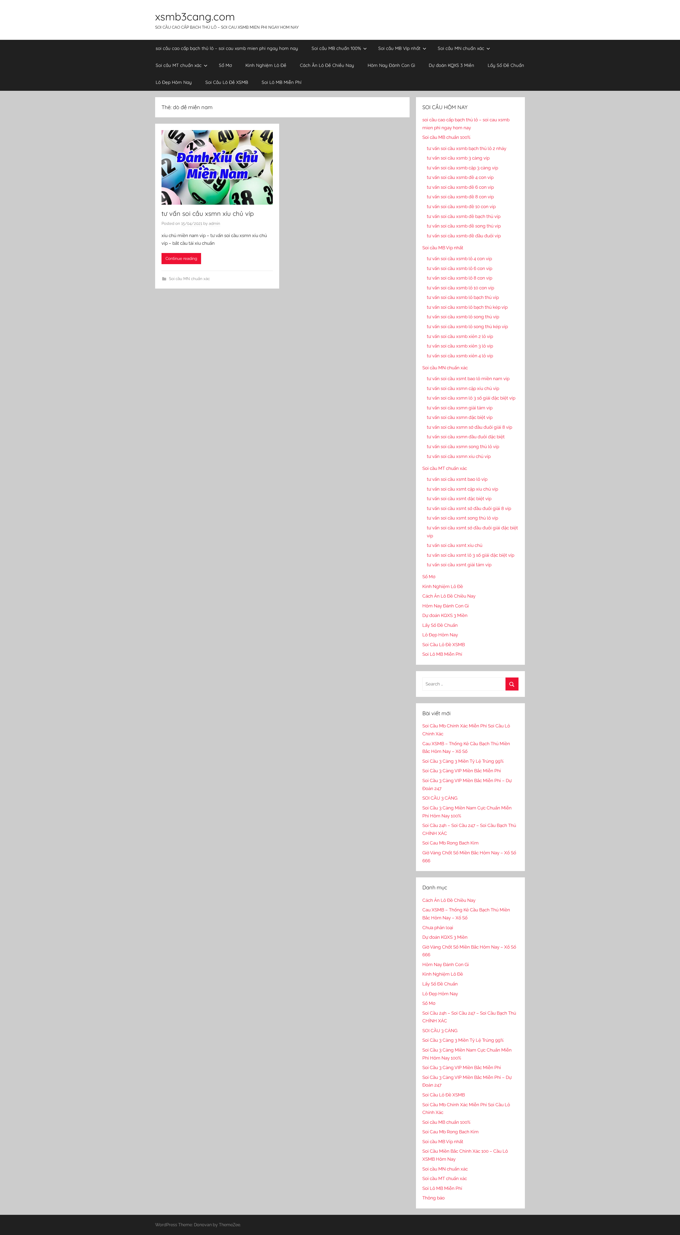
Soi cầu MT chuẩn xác (179, 65)
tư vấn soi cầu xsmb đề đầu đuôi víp (464, 235)
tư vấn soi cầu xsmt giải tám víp (459, 564)
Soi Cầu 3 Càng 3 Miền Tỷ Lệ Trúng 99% (463, 761)
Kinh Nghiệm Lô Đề (265, 65)
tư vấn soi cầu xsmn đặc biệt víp (459, 417)
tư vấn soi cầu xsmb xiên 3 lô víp (460, 346)
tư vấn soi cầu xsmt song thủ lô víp (462, 518)
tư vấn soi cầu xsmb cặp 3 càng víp (462, 167)
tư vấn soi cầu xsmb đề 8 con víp (460, 196)
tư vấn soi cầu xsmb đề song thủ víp (464, 226)
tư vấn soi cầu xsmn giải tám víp (459, 407)
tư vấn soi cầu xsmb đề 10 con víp (461, 206)
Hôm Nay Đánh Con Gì (391, 65)
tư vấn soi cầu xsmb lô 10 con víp (460, 287)
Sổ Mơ (225, 65)
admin (214, 223)
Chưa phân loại (437, 927)
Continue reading (181, 258)
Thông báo (433, 1197)
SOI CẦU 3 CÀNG (439, 798)
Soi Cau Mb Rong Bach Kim (450, 843)
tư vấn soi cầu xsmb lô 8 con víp (459, 278)
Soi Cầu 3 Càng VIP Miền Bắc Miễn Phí (461, 770)
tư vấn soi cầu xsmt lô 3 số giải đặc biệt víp (470, 555)
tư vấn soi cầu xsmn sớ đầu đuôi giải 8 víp (469, 427)
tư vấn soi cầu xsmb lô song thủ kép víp (467, 326)
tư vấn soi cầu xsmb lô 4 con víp (459, 258)
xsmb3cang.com (195, 16)
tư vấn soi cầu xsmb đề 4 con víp (460, 177)
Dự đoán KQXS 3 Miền (451, 65)
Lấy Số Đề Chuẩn (506, 65)
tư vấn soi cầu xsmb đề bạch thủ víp (463, 216)
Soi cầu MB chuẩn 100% (336, 48)
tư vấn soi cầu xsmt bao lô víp (457, 479)
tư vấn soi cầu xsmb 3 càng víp (458, 158)
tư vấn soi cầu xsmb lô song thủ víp (463, 316)
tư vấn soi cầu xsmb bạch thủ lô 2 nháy (466, 148)
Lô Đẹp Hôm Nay (174, 82)
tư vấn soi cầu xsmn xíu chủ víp (208, 213)
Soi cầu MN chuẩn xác (461, 48)
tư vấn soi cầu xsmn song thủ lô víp (463, 446)
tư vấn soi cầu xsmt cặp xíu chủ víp (462, 489)
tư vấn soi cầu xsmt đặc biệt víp (459, 498)
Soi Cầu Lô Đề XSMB (226, 82)
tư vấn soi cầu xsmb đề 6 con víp (460, 187)
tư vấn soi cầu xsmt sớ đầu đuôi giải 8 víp (469, 508)
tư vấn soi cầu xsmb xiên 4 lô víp (460, 355)
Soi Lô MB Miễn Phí (281, 82)
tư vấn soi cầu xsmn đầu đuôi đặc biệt (466, 436)
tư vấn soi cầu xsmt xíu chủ (454, 545)
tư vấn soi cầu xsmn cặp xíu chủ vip (463, 388)
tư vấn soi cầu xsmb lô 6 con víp (459, 268)
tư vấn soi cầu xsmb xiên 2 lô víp (460, 336)
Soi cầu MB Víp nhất (399, 48)
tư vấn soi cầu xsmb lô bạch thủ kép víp (467, 307)
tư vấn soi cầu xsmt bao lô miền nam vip (468, 378)
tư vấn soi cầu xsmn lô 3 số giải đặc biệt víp (471, 398)
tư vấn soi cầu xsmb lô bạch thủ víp (463, 297)
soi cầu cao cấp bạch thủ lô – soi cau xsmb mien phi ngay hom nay (227, 48)
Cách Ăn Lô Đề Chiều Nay (327, 65)
